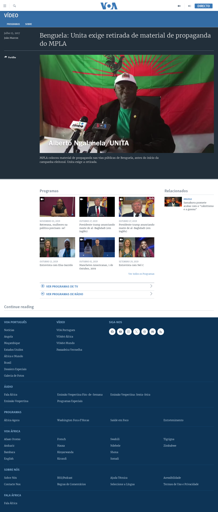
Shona (114, 452)
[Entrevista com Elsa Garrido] (57, 247)
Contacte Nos (12, 484)
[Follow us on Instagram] (128, 331)
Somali (114, 458)
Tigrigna (169, 439)
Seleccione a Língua (122, 484)
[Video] (179, 6)
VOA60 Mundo (66, 343)
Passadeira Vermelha (69, 349)
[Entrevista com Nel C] (136, 247)
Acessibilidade (172, 477)
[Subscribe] (152, 331)
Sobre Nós (10, 477)
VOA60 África (65, 336)
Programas (13, 24)
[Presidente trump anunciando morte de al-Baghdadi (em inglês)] (97, 207)
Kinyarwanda (65, 452)
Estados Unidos (13, 349)
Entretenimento (173, 420)
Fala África (10, 394)
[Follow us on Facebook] (112, 331)
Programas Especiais (69, 401)
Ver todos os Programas (141, 273)
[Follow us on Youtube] (120, 331)
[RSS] (160, 331)
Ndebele (115, 445)
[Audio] (189, 6)
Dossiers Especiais (15, 369)
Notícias (9, 330)
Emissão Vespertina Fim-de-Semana (80, 394)
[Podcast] (144, 331)
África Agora (11, 420)
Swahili (115, 439)
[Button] (10, 58)
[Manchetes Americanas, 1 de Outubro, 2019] (97, 247)
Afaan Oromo (12, 439)
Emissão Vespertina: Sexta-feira (130, 394)
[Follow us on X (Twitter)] (136, 331)
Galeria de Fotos (14, 375)
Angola (188, 199)
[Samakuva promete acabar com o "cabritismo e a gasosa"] (173, 202)
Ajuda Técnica (118, 477)
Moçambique (12, 343)
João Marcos (11, 37)
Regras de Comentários (71, 484)
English (9, 458)
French (61, 439)
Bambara (9, 452)
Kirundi (62, 458)
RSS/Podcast (64, 477)
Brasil (7, 362)
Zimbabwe (170, 445)
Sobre (28, 24)
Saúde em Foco (119, 420)
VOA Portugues (66, 330)
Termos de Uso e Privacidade (181, 484)
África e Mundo (13, 356)
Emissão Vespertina (16, 401)
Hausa (61, 445)
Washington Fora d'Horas (73, 420)
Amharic (9, 445)
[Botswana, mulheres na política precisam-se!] (57, 207)
